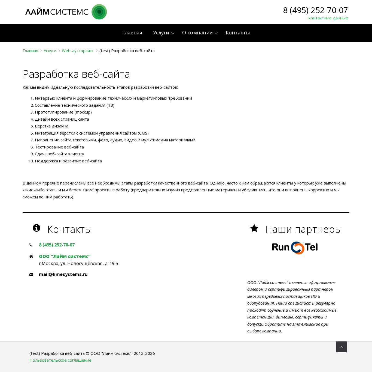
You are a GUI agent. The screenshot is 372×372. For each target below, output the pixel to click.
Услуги (50, 50)
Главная (30, 50)
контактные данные (328, 17)
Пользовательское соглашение (60, 360)
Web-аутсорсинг (78, 50)
